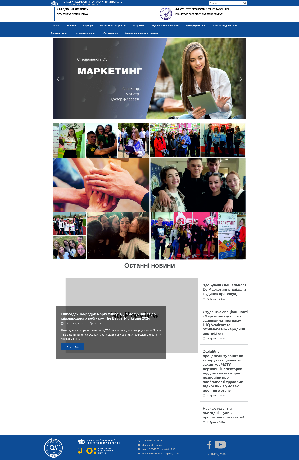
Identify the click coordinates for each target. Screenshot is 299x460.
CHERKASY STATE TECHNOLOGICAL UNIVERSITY (81, 4)
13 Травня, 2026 (216, 395)
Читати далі (72, 346)
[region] (149, 78)
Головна (55, 25)
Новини (71, 25)
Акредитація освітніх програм (141, 33)
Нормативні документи (113, 25)
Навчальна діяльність (225, 25)
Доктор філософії (196, 25)
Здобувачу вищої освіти (165, 25)
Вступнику (138, 25)
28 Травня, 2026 (74, 323)
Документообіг (59, 33)
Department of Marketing (72, 14)
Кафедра (88, 25)
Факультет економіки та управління (202, 9)
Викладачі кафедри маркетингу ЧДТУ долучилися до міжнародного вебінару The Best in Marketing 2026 (108, 316)
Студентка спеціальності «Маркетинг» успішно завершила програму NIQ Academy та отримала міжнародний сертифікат (225, 322)
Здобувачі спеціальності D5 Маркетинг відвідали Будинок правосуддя (225, 289)
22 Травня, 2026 (216, 298)
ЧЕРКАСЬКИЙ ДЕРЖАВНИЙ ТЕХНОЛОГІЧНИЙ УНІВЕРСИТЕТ (92, 1)
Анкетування (110, 33)
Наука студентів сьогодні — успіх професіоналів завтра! (223, 412)
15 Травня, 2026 (216, 338)
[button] (58, 79)
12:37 (98, 323)
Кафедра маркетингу (72, 9)
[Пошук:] (225, 3)
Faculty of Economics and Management (198, 14)
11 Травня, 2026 (216, 422)
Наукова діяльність (85, 33)
